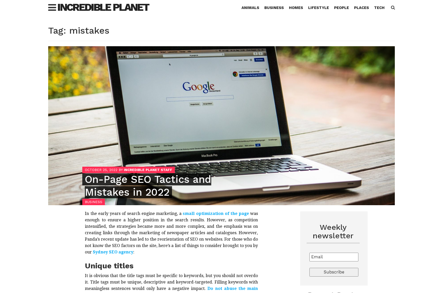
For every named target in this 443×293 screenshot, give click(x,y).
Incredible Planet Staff (148, 170)
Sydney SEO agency (113, 252)
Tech (379, 7)
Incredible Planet (103, 7)
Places (361, 7)
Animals (250, 7)
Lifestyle (318, 7)
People (341, 7)
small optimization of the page (216, 213)
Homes (296, 7)
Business (274, 7)
